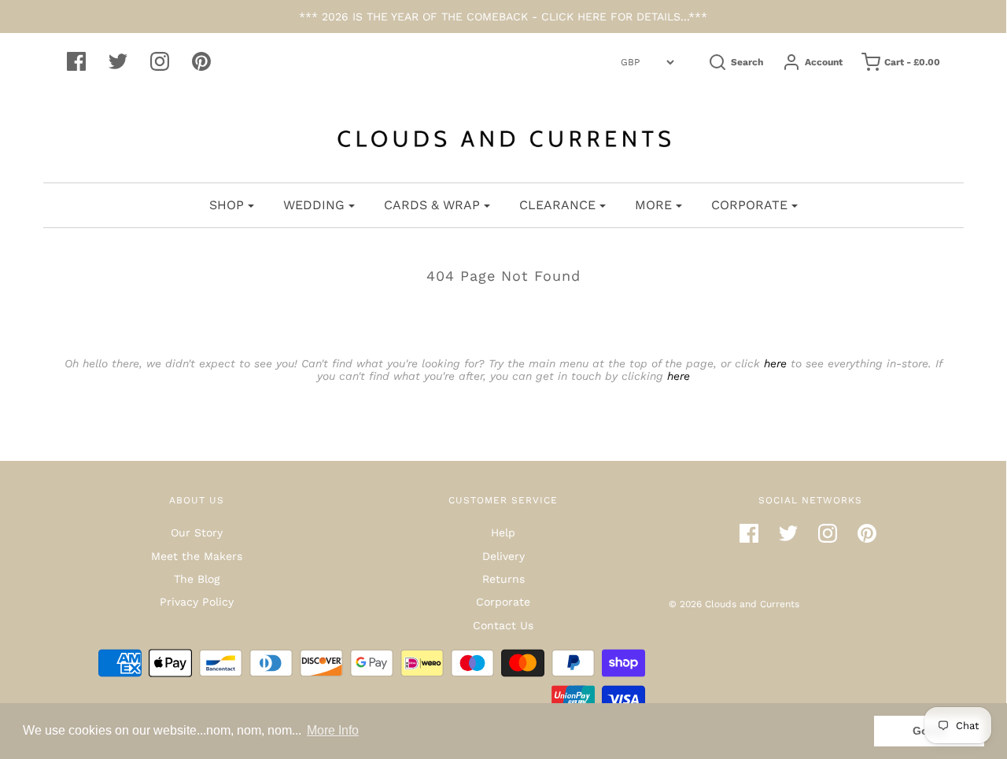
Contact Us (503, 625)
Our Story (197, 532)
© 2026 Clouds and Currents (734, 604)
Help (503, 532)
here (775, 363)
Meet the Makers (196, 556)
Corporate (503, 601)
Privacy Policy (197, 601)
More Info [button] (333, 730)
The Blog (196, 579)
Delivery (503, 556)
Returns (503, 579)
